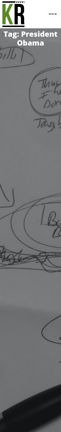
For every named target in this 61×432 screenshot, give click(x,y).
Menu (52, 14)
